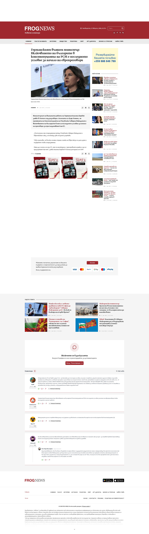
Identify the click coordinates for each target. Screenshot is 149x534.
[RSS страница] (123, 33)
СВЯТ (89, 492)
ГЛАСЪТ (59, 492)
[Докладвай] (45, 389)
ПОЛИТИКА (82, 492)
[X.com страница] (120, 33)
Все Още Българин (47, 449)
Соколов (32, 443)
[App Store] (119, 480)
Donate (92, 263)
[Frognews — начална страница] (35, 480)
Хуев (32, 384)
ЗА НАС (85, 498)
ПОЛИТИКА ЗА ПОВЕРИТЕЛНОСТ (114, 498)
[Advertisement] (74, 10)
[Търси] (122, 28)
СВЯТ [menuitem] (82, 41)
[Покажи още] (74, 529)
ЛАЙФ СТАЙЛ (120, 492)
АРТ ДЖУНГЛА (97, 492)
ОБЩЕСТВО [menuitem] (63, 41)
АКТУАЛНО (74, 492)
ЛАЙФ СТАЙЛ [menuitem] (119, 41)
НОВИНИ (33, 107)
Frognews (38, 154)
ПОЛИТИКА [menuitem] (73, 41)
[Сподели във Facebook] (86, 107)
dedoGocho (32, 405)
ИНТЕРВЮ (67, 492)
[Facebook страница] (117, 33)
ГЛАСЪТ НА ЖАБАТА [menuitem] (40, 41)
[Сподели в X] (89, 107)
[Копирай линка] (82, 107)
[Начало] (114, 33)
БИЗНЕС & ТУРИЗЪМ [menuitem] (105, 41)
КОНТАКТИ (92, 498)
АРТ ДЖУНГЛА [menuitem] (91, 41)
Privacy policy (86, 506)
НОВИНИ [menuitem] (28, 41)
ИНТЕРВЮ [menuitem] (53, 41)
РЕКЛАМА (100, 498)
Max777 (33, 424)
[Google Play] (108, 480)
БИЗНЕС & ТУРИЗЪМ (109, 492)
